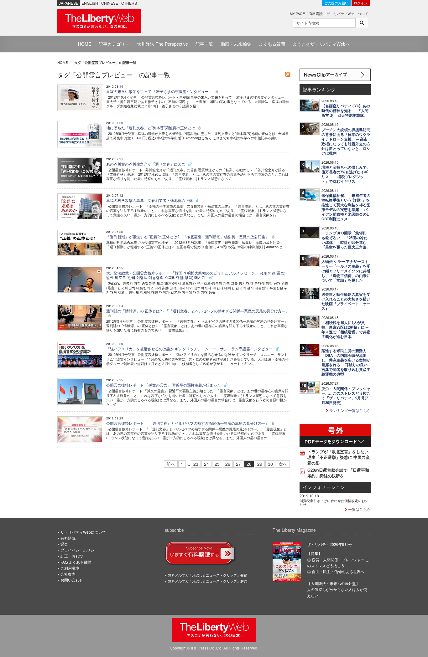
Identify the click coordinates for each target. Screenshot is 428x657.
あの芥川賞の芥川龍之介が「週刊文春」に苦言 (146, 164)
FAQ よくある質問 (75, 562)
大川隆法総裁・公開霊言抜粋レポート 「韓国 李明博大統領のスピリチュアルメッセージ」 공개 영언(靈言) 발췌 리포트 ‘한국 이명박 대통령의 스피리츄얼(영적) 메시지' (195, 275)
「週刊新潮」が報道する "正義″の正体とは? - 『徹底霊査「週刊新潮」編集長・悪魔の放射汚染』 (188, 236)
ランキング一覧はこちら (349, 410)
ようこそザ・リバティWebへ (321, 44)
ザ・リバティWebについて (347, 13)
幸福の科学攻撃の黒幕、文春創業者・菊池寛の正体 (150, 200)
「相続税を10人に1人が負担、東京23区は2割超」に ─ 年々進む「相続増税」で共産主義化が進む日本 (345, 329)
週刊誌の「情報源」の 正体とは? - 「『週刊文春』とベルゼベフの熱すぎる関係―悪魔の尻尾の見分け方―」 (197, 310)
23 (195, 464)
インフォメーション (324, 487)
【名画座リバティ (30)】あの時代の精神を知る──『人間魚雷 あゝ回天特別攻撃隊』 (345, 110)
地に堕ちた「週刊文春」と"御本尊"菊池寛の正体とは (151, 127)
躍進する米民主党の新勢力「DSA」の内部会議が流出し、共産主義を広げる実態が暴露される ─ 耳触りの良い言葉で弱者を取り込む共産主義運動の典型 (345, 362)
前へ (170, 464)
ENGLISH (89, 3)
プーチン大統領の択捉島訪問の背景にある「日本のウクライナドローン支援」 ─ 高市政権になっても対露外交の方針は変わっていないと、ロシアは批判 (345, 141)
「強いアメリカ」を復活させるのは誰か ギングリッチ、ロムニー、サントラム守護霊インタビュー (190, 348)
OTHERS (129, 3)
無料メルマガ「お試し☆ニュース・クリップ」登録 (207, 574)
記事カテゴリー (114, 44)
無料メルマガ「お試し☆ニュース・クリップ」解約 (207, 580)
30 (270, 464)
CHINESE (109, 3)
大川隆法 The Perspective (162, 44)
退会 (64, 544)
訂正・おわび (71, 555)
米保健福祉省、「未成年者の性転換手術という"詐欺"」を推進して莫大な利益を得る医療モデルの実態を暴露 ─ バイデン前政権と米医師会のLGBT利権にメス (345, 207)
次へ (283, 464)
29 (259, 464)
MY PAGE (297, 13)
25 (217, 464)
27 (238, 464)
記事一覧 (204, 44)
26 (227, 464)
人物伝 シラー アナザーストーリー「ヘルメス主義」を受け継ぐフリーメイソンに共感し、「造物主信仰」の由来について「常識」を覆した (345, 271)
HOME (84, 44)
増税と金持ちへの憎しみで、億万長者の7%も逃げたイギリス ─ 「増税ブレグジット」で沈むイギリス (345, 174)
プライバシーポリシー (79, 549)
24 (206, 464)
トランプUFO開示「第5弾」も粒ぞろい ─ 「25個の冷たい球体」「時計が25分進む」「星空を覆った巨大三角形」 (345, 240)
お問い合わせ (71, 580)
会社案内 (68, 574)
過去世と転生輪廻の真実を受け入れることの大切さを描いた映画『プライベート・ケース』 (345, 301)
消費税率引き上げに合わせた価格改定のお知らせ (334, 502)
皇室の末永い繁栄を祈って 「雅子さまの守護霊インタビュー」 (159, 91)
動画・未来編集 (236, 44)
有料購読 (316, 13)
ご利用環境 (69, 568)
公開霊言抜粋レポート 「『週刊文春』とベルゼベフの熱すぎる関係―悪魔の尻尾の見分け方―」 (188, 423)
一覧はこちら (359, 509)
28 (249, 464)
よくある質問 (272, 44)
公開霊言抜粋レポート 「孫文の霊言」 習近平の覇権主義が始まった (164, 385)
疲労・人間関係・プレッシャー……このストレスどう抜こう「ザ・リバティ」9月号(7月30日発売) (345, 395)
